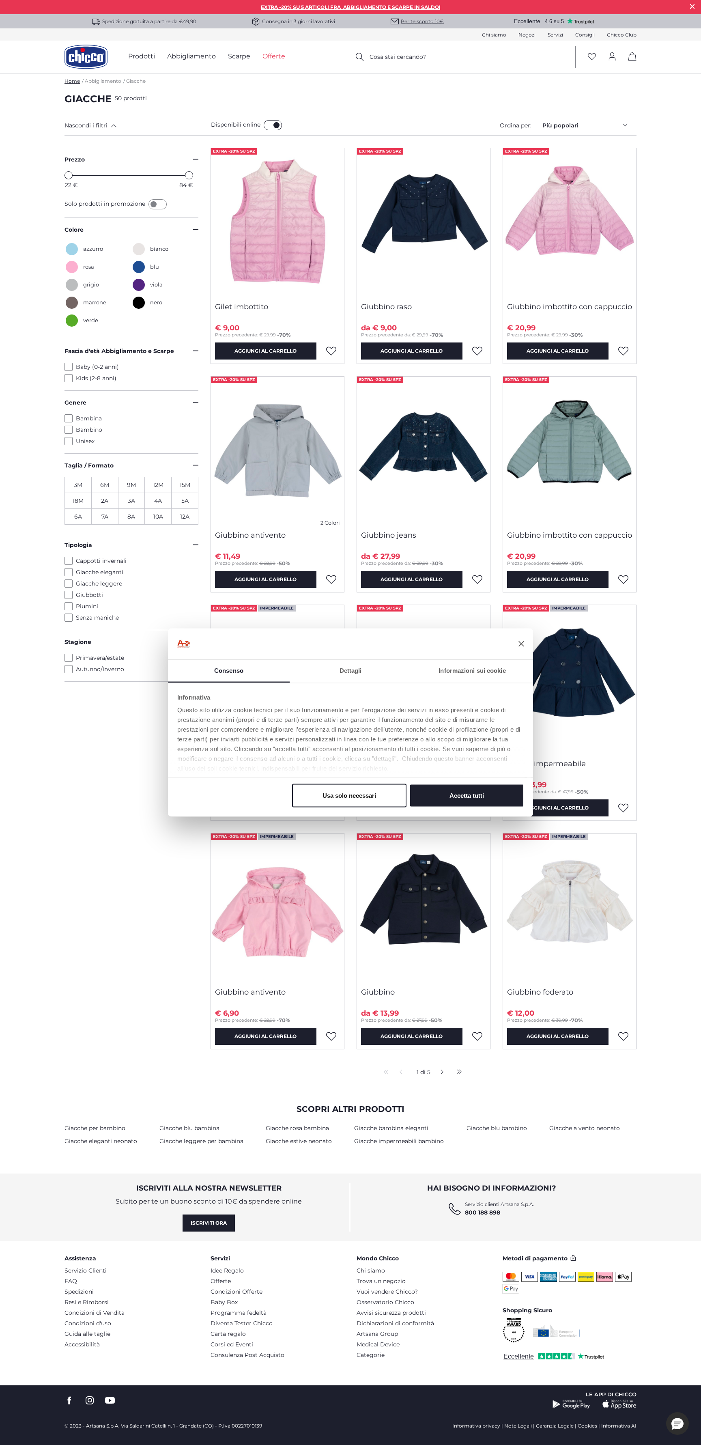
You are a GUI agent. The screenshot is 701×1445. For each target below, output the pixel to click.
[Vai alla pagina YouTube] (110, 1400)
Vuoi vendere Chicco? (387, 1291)
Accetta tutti (466, 795)
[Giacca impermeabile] (569, 679)
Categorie (371, 1355)
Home (72, 81)
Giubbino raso (386, 306)
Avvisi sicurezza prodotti (391, 1312)
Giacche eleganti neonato (101, 1141)
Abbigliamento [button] (191, 56)
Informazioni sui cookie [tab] (472, 670)
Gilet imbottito (241, 306)
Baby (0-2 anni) (97, 366)
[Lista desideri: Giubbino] (477, 1036)
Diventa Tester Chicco (242, 1323)
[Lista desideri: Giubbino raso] (477, 351)
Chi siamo (494, 35)
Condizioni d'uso (88, 1323)
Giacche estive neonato (299, 1141)
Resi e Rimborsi (87, 1302)
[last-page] (457, 1072)
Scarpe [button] (239, 56)
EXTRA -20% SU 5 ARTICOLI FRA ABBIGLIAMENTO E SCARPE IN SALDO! (350, 7)
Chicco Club (621, 35)
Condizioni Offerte (236, 1291)
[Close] (692, 6)
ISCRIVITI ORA (209, 1223)
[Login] (612, 57)
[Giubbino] (423, 907)
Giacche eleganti (99, 572)
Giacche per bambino (95, 1128)
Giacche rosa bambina (297, 1128)
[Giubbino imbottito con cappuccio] (569, 222)
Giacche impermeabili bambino (399, 1141)
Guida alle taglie (87, 1333)
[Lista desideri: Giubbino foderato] (623, 1036)
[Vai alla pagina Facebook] (69, 1400)
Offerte (221, 1281)
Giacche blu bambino (497, 1128)
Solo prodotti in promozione (106, 203)
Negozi (526, 35)
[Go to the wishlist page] (592, 57)
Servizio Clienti (86, 1270)
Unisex (85, 441)
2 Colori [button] (330, 523)
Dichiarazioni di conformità (395, 1323)
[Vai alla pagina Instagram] (90, 1400)
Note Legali (518, 1426)
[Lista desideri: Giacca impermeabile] (623, 807)
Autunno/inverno (100, 669)
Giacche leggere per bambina (201, 1141)
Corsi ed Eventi (232, 1344)
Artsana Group (377, 1333)
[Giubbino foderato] (569, 907)
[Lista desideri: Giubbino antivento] (331, 579)
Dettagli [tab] (351, 670)
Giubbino (378, 992)
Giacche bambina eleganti (391, 1128)
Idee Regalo (227, 1270)
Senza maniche (97, 617)
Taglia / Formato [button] (89, 465)
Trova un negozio (381, 1281)
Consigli (585, 35)
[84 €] (189, 175)
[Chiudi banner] (521, 644)
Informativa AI (618, 1426)
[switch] (273, 125)
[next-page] (440, 1072)
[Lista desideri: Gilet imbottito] (331, 351)
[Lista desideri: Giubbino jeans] (477, 579)
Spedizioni (79, 1291)
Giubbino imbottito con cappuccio (569, 306)
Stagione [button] (78, 642)
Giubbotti (89, 595)
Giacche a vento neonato (584, 1128)
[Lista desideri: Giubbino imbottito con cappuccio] (623, 351)
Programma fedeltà (239, 1312)
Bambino (89, 429)
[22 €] (69, 175)
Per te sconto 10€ (422, 21)
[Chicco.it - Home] (86, 57)
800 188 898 (482, 1212)
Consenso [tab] (228, 670)
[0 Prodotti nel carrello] (629, 63)
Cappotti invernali (101, 560)
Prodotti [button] (141, 56)
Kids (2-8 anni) (96, 378)
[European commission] (556, 1330)
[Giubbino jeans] (423, 450)
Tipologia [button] (78, 545)
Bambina (89, 418)
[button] (136, 125)
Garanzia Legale (555, 1426)
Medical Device (378, 1344)
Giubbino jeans (388, 535)
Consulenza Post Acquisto (247, 1355)
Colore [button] (74, 229)
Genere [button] (75, 402)
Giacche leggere (99, 583)
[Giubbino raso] (423, 222)
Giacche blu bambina (189, 1128)
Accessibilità (82, 1344)
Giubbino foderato (540, 992)
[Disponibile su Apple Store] (619, 1404)
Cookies (587, 1426)
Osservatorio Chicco (385, 1302)
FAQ (71, 1281)
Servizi (555, 35)
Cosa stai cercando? (398, 56)
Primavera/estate (100, 657)
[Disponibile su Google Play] (571, 1404)
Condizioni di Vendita (95, 1312)
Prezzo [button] (75, 159)
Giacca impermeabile (546, 763)
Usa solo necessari (349, 795)
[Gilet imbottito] (277, 222)
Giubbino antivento (250, 535)
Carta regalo (228, 1333)
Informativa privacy (476, 1426)
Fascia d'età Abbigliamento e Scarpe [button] (119, 351)
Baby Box (224, 1302)
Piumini (87, 606)
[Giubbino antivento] (277, 450)
